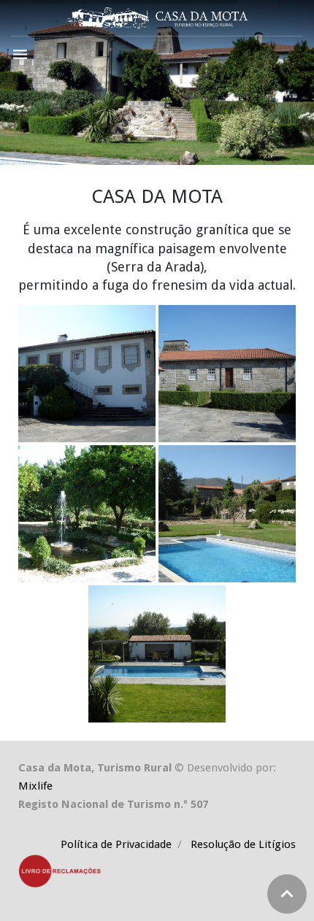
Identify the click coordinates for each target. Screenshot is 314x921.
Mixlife (35, 786)
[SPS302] (157, 654)
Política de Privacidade (118, 844)
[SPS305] (227, 514)
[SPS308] (87, 514)
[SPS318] (87, 374)
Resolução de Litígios (242, 844)
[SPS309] (227, 374)
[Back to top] (287, 894)
